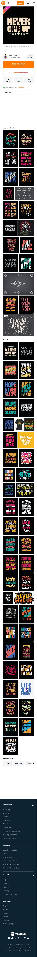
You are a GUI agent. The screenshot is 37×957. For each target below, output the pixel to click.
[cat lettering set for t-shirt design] (10, 177)
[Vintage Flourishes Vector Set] (12, 250)
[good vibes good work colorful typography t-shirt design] (10, 879)
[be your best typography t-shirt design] (24, 231)
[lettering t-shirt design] (10, 664)
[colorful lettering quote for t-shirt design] (10, 158)
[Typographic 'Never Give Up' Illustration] (18, 438)
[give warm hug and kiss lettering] (10, 628)
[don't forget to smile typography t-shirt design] (10, 682)
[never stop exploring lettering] (25, 284)
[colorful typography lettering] (10, 139)
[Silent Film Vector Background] (18, 378)
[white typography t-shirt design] (10, 766)
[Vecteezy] (3, 3)
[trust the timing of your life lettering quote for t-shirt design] (10, 784)
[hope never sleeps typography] (10, 540)
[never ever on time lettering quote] (24, 593)
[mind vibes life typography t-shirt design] (10, 357)
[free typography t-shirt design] (10, 338)
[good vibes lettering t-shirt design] (24, 680)
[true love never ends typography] (10, 521)
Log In (28, 3)
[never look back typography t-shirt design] (10, 502)
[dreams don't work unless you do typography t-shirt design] (11, 320)
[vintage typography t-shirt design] (10, 916)
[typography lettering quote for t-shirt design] (10, 215)
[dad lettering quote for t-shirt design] (10, 803)
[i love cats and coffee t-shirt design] (10, 418)
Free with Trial (18, 65)
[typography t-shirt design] (10, 234)
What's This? (21, 87)
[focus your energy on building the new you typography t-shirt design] (10, 948)
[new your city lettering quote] (23, 913)
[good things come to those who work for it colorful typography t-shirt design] (10, 399)
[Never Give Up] (13, 932)
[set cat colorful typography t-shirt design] (10, 266)
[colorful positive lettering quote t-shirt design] (10, 860)
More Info (8, 92)
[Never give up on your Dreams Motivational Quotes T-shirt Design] (12, 612)
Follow (30, 57)
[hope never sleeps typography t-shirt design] (10, 577)
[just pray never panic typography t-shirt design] (10, 558)
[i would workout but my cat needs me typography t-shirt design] (10, 196)
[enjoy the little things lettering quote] (10, 285)
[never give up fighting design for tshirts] (11, 303)
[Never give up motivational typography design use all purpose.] (12, 699)
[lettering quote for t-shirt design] (10, 822)
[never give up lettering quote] (24, 339)
